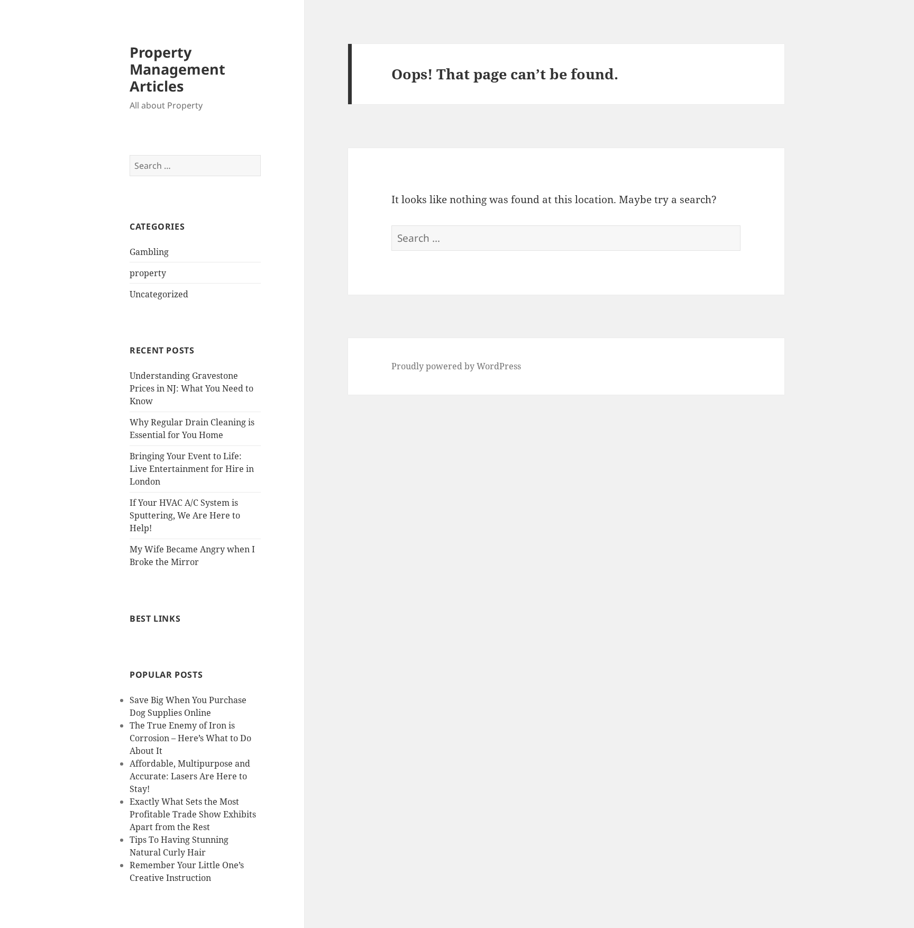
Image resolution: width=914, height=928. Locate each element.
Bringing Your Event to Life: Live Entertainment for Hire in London (192, 468)
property (148, 273)
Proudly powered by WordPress (456, 366)
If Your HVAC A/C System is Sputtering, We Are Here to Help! (185, 515)
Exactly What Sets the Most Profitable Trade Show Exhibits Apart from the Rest (193, 814)
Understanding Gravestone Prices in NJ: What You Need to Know (191, 388)
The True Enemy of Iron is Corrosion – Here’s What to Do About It (190, 738)
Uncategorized (159, 294)
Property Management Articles (177, 69)
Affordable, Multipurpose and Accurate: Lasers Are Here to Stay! (190, 776)
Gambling (149, 252)
